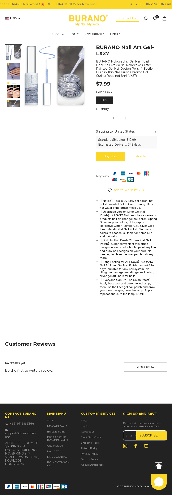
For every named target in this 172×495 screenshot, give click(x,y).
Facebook (135, 446)
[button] (13, 71)
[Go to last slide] (13, 51)
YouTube (146, 446)
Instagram (125, 446)
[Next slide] (13, 100)
